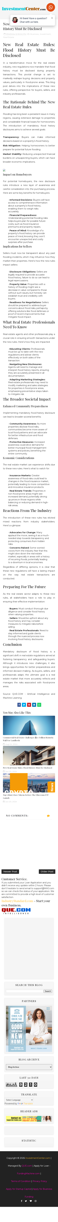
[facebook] (21, 1201)
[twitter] (26, 1201)
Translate (28, 1103)
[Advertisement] (29, 948)
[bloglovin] (31, 1201)
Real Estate (8, 37)
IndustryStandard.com (17, 901)
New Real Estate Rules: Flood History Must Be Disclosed (27, 767)
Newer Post (10, 871)
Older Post (47, 871)
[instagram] (35, 1201)
